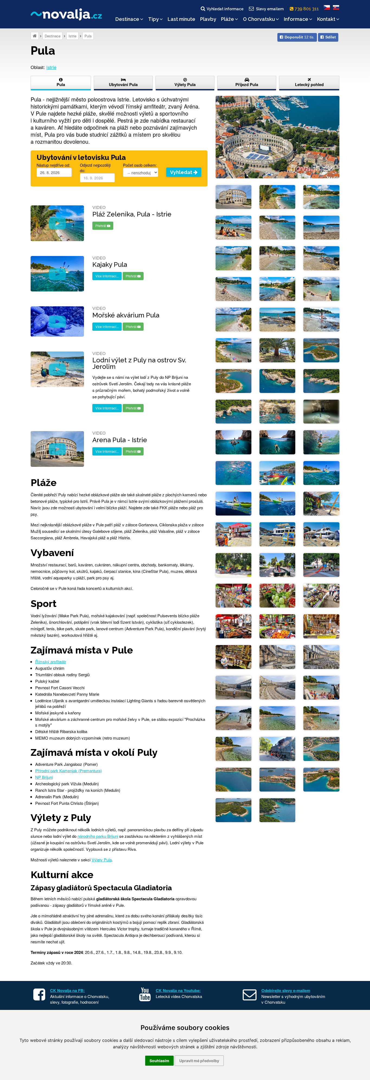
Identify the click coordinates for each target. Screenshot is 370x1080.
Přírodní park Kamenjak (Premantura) (68, 770)
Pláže (227, 19)
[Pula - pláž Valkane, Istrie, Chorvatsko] (321, 687)
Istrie (72, 35)
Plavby (208, 19)
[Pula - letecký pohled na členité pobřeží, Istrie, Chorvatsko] (321, 349)
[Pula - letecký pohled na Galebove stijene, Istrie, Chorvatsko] (277, 380)
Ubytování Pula (123, 84)
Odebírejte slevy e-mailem (285, 990)
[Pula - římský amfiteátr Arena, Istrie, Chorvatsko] (233, 196)
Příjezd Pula (246, 84)
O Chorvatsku (259, 19)
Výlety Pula (185, 84)
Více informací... (107, 276)
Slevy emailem (270, 9)
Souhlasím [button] (159, 1060)
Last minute (181, 19)
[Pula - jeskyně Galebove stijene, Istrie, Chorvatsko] (321, 411)
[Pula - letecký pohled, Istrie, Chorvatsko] (233, 779)
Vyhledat (181, 172)
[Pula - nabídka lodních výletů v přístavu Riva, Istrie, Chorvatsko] (233, 533)
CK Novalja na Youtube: (178, 990)
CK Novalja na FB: (67, 990)
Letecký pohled (309, 84)
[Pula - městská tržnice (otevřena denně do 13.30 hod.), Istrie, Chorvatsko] (233, 595)
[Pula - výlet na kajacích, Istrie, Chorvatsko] (277, 411)
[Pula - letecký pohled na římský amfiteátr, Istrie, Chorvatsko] (278, 136)
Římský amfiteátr (50, 661)
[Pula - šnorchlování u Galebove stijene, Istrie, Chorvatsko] (233, 441)
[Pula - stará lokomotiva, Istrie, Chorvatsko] (277, 748)
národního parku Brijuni (97, 836)
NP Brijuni (44, 777)
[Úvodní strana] (35, 36)
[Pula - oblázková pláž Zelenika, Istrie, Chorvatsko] (277, 196)
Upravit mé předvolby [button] (199, 1060)
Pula (88, 35)
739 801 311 (307, 8)
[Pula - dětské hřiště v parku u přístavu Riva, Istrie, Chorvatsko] (233, 564)
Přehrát (101, 225)
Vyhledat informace (225, 9)
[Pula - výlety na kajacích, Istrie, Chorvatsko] (277, 472)
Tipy (153, 19)
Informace (296, 19)
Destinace (127, 19)
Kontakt (326, 19)
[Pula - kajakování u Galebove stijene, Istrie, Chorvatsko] (321, 472)
